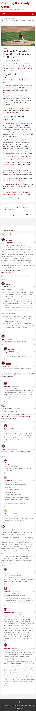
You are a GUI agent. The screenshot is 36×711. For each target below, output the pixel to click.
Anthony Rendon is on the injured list (16, 78)
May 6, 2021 (6, 60)
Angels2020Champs (9, 243)
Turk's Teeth (6, 287)
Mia (2, 339)
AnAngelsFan (9, 612)
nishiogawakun (9, 573)
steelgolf (5, 449)
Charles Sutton (16, 60)
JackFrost (7, 591)
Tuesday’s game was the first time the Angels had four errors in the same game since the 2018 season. (17, 110)
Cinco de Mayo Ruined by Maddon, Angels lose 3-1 (17, 208)
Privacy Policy (17, 708)
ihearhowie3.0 (9, 429)
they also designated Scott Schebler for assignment (17, 90)
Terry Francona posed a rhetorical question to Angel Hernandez (17, 146)
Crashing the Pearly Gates (23, 706)
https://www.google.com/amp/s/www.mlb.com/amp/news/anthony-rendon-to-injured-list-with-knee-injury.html (17, 416)
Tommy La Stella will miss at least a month (17, 178)
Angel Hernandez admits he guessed (16, 140)
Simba (6, 513)
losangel (7, 386)
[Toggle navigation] (3, 14)
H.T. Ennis (5, 366)
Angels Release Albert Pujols (21, 215)
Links (5, 48)
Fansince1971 (6, 409)
